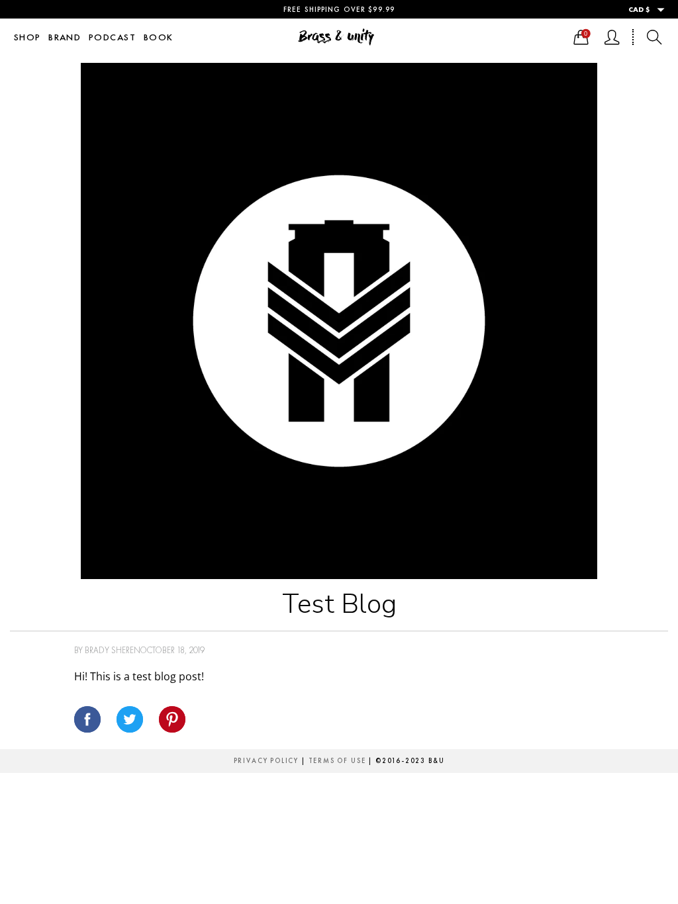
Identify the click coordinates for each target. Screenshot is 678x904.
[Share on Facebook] (87, 719)
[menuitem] (27, 37)
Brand (64, 37)
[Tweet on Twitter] (130, 719)
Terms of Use (337, 760)
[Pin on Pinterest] (172, 719)
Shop (27, 37)
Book (158, 37)
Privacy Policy (266, 760)
